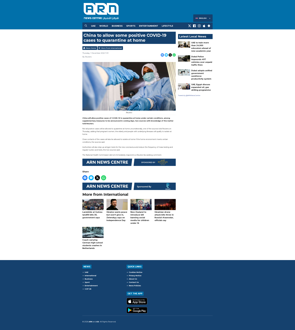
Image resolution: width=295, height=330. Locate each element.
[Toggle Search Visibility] (85, 25)
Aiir (97, 322)
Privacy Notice (135, 276)
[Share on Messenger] (166, 55)
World (103, 26)
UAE (93, 26)
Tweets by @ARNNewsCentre (189, 95)
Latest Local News (192, 36)
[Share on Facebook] (162, 55)
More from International (111, 48)
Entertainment (148, 26)
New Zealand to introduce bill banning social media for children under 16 (139, 217)
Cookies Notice (135, 272)
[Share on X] (170, 55)
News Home (91, 48)
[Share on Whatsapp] (174, 55)
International (90, 276)
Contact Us (134, 282)
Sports (130, 26)
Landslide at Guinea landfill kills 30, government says (92, 215)
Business (117, 26)
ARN (90, 322)
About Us (133, 279)
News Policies (135, 286)
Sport (87, 282)
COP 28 (88, 289)
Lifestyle (167, 26)
